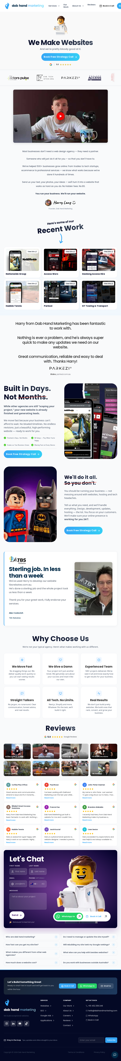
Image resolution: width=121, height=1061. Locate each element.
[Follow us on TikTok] (26, 1023)
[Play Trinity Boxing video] (74, 751)
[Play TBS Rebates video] (103, 768)
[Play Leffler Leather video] (74, 768)
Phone (36, 878)
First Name (14, 866)
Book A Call (69, 986)
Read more (10, 798)
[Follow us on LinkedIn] (13, 1023)
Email (12, 878)
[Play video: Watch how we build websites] (60, 116)
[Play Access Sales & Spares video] (17, 751)
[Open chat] (115, 1055)
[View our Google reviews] (50, 64)
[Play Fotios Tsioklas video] (17, 768)
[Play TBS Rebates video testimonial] (93, 588)
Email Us (107, 986)
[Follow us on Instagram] (6, 1023)
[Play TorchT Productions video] (103, 751)
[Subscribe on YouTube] (20, 1023)
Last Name (34, 866)
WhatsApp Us (89, 986)
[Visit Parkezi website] (60, 368)
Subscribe (111, 1040)
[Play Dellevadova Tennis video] (46, 751)
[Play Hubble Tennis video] (46, 768)
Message (13, 891)
